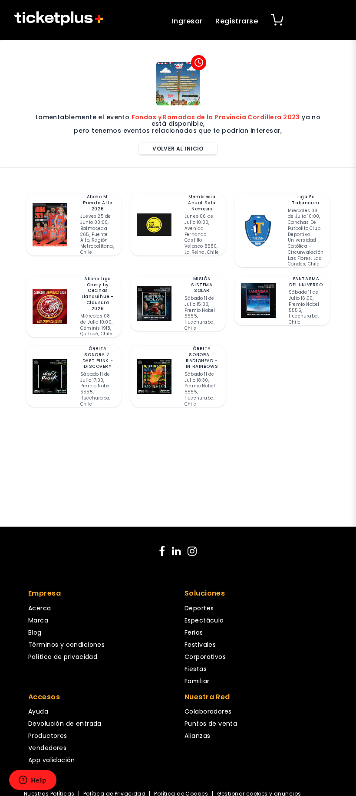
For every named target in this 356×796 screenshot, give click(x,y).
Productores (47, 735)
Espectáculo (204, 620)
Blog (35, 632)
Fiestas (196, 669)
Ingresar (187, 21)
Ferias (194, 632)
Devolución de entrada (65, 723)
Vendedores (47, 748)
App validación (51, 760)
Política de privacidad (62, 656)
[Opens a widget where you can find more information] (32, 781)
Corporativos (205, 656)
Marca (38, 620)
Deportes (199, 608)
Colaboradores (208, 711)
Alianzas (197, 735)
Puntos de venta (211, 723)
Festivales (200, 644)
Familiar (197, 681)
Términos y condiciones (66, 644)
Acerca (39, 608)
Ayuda (38, 711)
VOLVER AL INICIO (178, 148)
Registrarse (236, 21)
